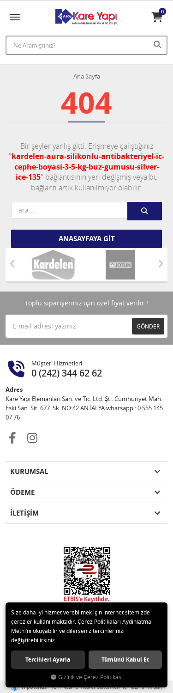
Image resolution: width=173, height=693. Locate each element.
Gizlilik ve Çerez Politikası (90, 677)
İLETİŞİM (24, 513)
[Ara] (158, 44)
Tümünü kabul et (125, 659)
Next (160, 264)
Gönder (148, 326)
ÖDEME (22, 492)
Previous (12, 264)
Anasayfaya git (87, 238)
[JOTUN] (120, 265)
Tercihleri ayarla (47, 659)
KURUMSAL (29, 471)
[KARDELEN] (53, 265)
